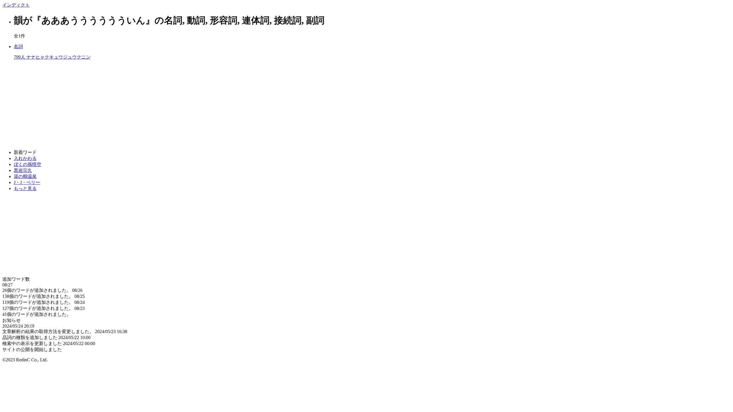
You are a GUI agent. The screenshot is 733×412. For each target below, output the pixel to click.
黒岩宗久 (23, 170)
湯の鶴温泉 (25, 176)
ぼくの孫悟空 (27, 164)
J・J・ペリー (27, 182)
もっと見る (25, 188)
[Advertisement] (174, 105)
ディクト (16, 5)
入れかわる (25, 158)
